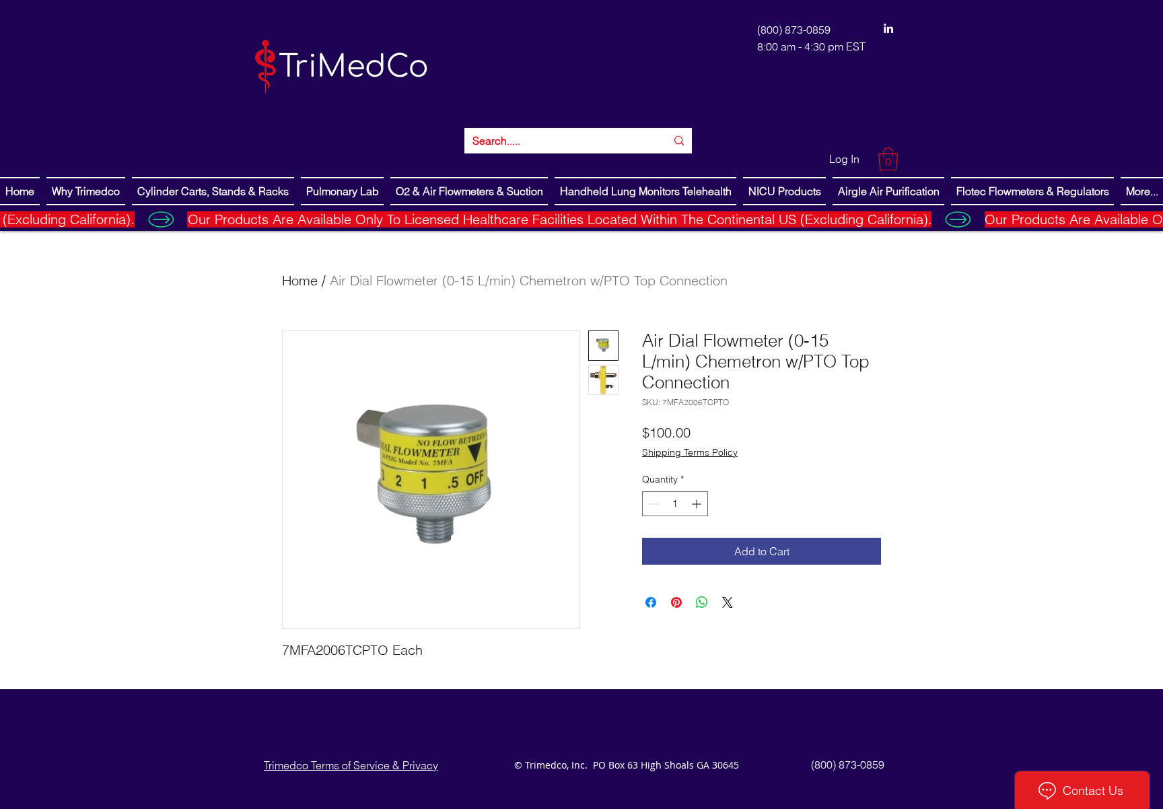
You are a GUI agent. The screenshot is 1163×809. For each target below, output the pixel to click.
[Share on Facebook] (651, 602)
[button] (888, 159)
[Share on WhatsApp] (702, 602)
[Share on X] (727, 602)
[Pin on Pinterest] (676, 602)
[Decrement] (652, 504)
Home (300, 280)
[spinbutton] (675, 504)
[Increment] (697, 504)
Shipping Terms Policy (690, 452)
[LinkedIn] (888, 28)
